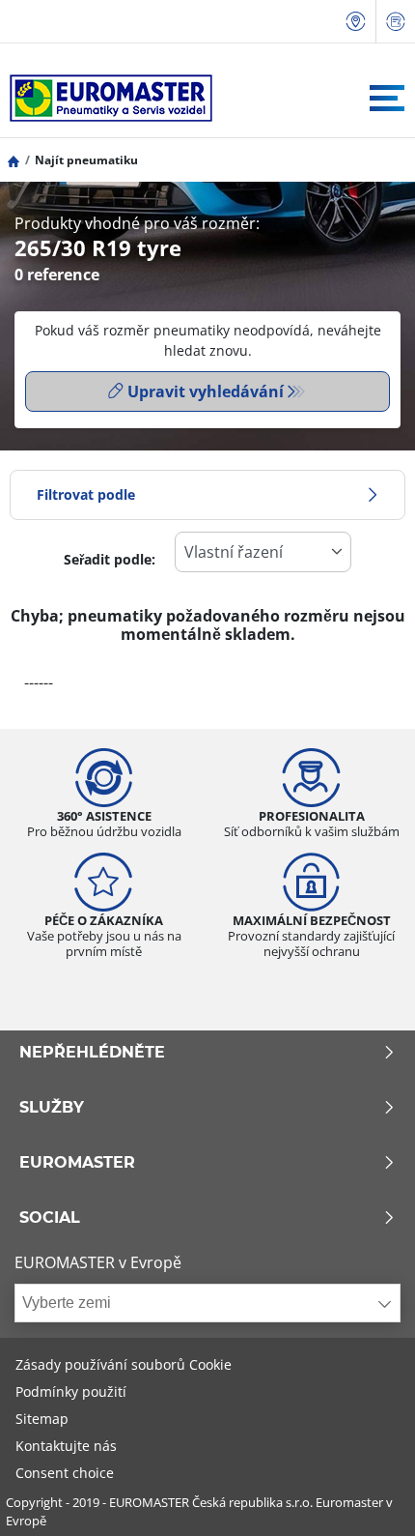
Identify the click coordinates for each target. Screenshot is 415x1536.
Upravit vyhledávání (205, 391)
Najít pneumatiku (86, 160)
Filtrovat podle (86, 494)
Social (49, 1218)
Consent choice (64, 1473)
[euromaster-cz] (106, 98)
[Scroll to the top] (364, 1495)
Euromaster (77, 1163)
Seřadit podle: (109, 559)
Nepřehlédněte (92, 1052)
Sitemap (42, 1418)
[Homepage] (13, 160)
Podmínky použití (70, 1391)
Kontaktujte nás (66, 1445)
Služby (51, 1108)
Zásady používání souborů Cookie (123, 1364)
